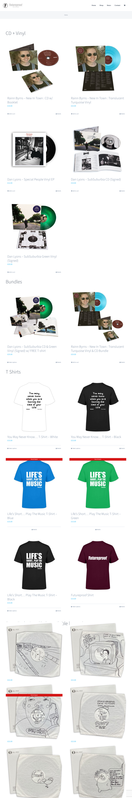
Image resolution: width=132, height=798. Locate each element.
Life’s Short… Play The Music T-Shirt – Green (96, 516)
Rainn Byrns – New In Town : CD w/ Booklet (30, 100)
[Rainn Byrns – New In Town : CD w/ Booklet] (34, 68)
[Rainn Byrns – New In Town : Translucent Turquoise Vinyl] (97, 68)
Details (59, 114)
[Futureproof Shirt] (97, 565)
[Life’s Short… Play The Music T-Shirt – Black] (34, 565)
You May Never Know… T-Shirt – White (32, 437)
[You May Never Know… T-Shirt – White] (34, 407)
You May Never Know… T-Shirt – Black (96, 437)
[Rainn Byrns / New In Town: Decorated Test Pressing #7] (97, 650)
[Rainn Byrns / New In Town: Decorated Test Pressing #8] (34, 650)
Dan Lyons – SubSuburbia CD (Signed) (96, 179)
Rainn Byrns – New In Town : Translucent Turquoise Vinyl (97, 100)
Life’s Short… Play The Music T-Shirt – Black (32, 597)
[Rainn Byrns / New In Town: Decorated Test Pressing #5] (97, 712)
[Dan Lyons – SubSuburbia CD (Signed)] (97, 149)
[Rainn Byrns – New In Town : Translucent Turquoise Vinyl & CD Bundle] (97, 317)
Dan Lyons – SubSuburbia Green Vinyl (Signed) (32, 258)
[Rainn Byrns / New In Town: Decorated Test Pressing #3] (97, 773)
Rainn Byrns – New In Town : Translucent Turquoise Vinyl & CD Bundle (97, 348)
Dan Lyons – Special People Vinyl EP (30, 179)
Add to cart (12, 114)
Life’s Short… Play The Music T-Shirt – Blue (32, 516)
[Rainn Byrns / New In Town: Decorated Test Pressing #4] (34, 773)
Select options (13, 362)
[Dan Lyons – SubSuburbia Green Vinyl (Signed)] (34, 226)
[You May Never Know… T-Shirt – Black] (97, 407)
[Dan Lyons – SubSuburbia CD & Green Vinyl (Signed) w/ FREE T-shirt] (34, 317)
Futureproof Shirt (82, 595)
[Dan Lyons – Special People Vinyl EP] (34, 149)
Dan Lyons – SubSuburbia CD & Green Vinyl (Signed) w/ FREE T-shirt (32, 348)
